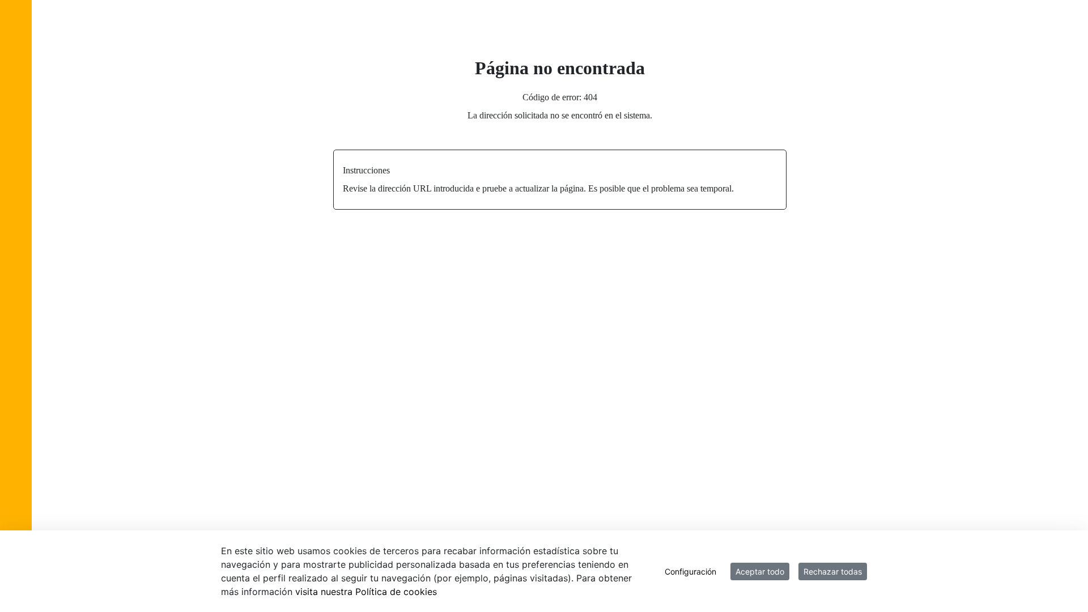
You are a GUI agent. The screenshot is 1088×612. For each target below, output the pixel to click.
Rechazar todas (833, 571)
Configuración (690, 571)
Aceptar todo (760, 571)
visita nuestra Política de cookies (366, 591)
